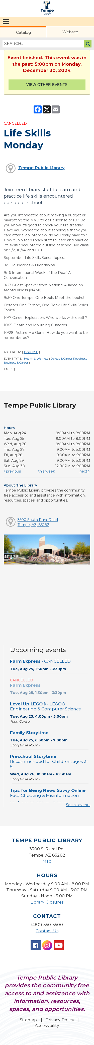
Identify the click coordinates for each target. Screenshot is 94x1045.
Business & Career (16, 362)
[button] (6, 22)
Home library (47, 8)
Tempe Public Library (41, 167)
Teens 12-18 (31, 352)
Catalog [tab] (23, 32)
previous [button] (13, 471)
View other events (46, 84)
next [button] (83, 471)
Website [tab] (70, 31)
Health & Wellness (36, 358)
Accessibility (47, 1025)
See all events (78, 805)
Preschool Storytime (49, 761)
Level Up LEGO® (45, 706)
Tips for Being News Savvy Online (49, 793)
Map (47, 861)
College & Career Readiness (69, 358)
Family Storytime (29, 732)
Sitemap (28, 1020)
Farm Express (40, 661)
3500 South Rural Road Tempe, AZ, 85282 (38, 522)
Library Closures (47, 902)
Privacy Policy (60, 1020)
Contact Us (47, 931)
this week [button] (46, 471)
